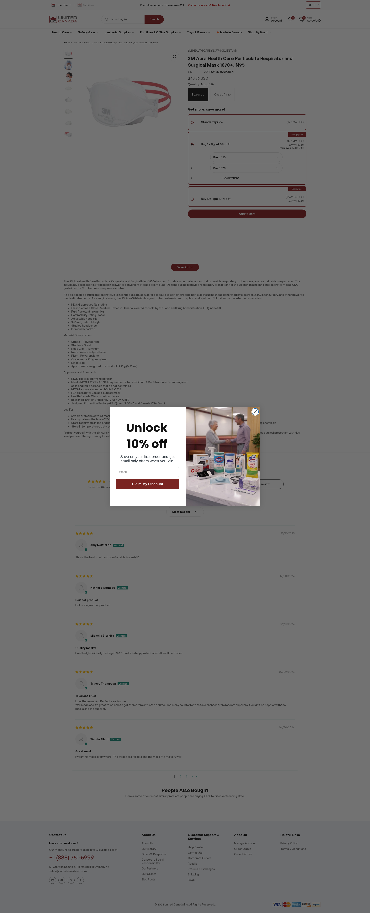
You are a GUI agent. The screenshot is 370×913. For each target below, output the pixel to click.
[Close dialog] (255, 411)
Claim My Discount (147, 484)
